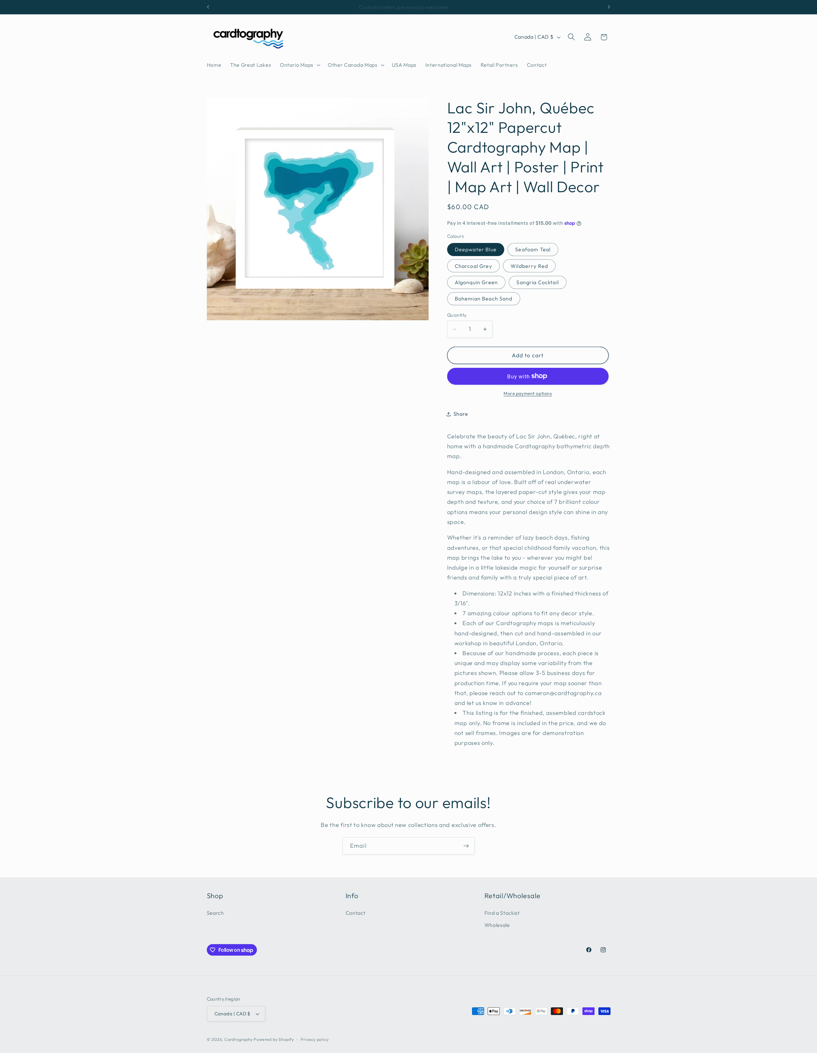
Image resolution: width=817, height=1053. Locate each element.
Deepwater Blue (476, 249)
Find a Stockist (502, 913)
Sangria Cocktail (537, 282)
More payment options (528, 393)
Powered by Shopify (274, 1039)
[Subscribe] (466, 845)
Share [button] (460, 414)
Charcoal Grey (473, 266)
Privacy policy (314, 1039)
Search (215, 913)
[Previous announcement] (208, 7)
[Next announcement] (609, 7)
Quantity (457, 315)
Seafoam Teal (533, 249)
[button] (299, 64)
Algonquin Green (476, 282)
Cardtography (238, 1039)
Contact (356, 913)
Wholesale (497, 925)
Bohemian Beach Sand (484, 299)
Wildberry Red (529, 266)
